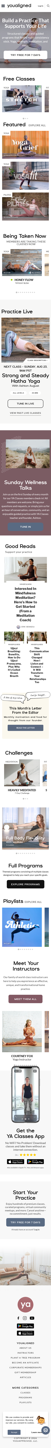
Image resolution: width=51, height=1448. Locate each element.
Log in (37, 1229)
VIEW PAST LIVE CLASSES (25, 412)
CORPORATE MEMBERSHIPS (25, 1367)
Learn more (36, 1432)
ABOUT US (25, 1348)
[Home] (25, 1305)
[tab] (23, 118)
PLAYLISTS (26, 1402)
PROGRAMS (25, 1397)
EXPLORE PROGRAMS (25, 884)
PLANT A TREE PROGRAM (25, 1358)
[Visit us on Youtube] (32, 1318)
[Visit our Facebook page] (18, 1318)
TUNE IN (25, 526)
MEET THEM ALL (25, 999)
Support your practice (18, 551)
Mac (28, 1168)
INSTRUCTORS (25, 1353)
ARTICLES (25, 1377)
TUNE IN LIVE (25, 403)
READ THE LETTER (25, 728)
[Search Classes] (48, 6)
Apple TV (22, 1168)
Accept (14, 1432)
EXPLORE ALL (37, 125)
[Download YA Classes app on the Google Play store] (35, 1161)
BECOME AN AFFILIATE (25, 1362)
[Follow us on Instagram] (25, 1318)
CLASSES (25, 1392)
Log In (40, 6)
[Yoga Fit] (25, 176)
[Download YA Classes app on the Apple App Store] (15, 1161)
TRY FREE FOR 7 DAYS (25, 55)
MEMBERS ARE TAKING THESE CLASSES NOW (26, 242)
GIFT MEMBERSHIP (25, 1372)
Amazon (37, 1168)
